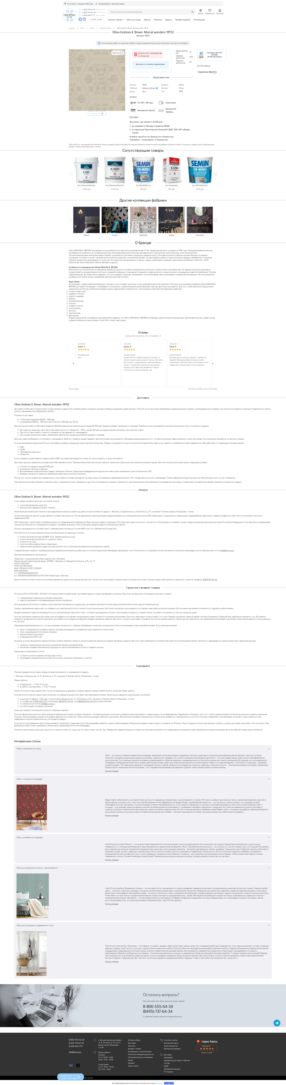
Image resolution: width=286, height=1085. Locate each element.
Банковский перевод (172, 1048)
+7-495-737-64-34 (88, 9)
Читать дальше (111, 771)
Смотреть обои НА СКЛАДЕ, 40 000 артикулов (214, 54)
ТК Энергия (168, 1072)
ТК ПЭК (167, 1063)
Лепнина (158, 19)
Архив (130, 1060)
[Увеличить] (97, 110)
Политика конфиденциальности (141, 1054)
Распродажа (199, 19)
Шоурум (131, 1063)
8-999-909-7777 (40, 701)
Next (215, 174)
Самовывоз (168, 1057)
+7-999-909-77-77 (88, 15)
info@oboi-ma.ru (227, 550)
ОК (169, 1083)
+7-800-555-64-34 (89, 12)
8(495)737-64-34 (210, 579)
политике (159, 1083)
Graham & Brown (148, 88)
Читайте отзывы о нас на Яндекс (202, 388)
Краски (168, 19)
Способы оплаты (170, 1040)
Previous (70, 174)
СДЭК (166, 1066)
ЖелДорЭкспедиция (172, 1069)
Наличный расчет (171, 1046)
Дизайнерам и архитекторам (139, 1051)
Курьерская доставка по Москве (177, 1060)
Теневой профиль (182, 19)
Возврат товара (134, 1048)
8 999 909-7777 (76, 1046)
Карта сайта (133, 1066)
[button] (97, 113)
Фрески (147, 19)
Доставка (132, 1043)
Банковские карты (171, 1043)
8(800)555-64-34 (85, 701)
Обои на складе (134, 19)
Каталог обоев (114, 19)
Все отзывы (74, 388)
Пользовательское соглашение (140, 1057)
